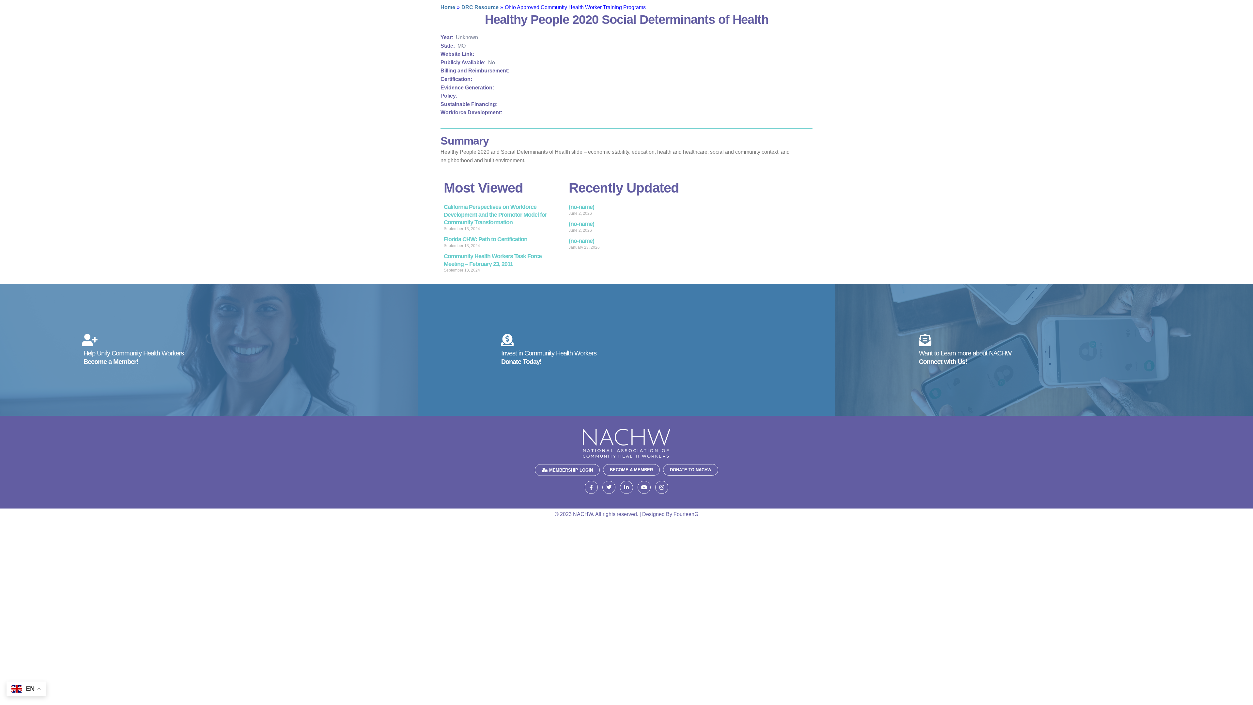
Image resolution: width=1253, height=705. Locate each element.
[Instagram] (661, 487)
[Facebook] (591, 487)
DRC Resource (480, 7)
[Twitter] (608, 487)
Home (448, 7)
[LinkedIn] (626, 487)
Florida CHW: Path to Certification (485, 239)
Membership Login (571, 470)
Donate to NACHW (690, 469)
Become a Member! (111, 361)
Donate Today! (521, 361)
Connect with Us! (943, 361)
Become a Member (631, 469)
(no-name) (581, 207)
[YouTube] (644, 487)
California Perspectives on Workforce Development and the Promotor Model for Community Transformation (495, 215)
